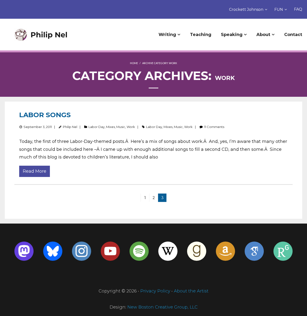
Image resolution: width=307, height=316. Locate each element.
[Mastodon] (24, 251)
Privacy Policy (155, 291)
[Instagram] (81, 251)
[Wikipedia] (168, 251)
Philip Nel (70, 127)
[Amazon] (225, 251)
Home (134, 63)
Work (131, 127)
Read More (34, 171)
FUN (278, 9)
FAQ (298, 9)
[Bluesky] (52, 251)
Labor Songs (45, 115)
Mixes (110, 127)
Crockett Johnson (246, 9)
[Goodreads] (196, 251)
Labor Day (97, 127)
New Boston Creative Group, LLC (162, 307)
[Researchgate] (283, 251)
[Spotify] (139, 251)
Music (120, 127)
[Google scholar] (254, 251)
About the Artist (191, 291)
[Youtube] (110, 251)
